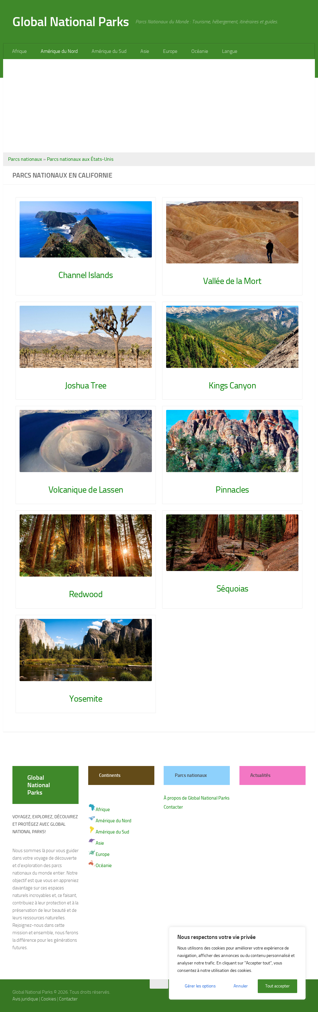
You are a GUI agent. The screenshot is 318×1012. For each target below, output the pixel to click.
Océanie (196, 51)
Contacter (173, 807)
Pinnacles (232, 490)
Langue (226, 51)
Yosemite (85, 699)
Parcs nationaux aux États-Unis (80, 159)
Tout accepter (277, 986)
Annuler (241, 986)
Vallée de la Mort (232, 281)
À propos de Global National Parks (196, 798)
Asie (143, 51)
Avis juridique (25, 999)
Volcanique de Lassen (85, 490)
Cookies (48, 999)
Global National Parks (70, 22)
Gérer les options (200, 986)
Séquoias (232, 588)
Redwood (86, 594)
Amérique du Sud (107, 51)
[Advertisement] (159, 105)
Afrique (19, 51)
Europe (168, 51)
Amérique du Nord (58, 51)
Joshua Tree (86, 385)
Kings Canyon (232, 385)
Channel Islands (85, 275)
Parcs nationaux (25, 159)
